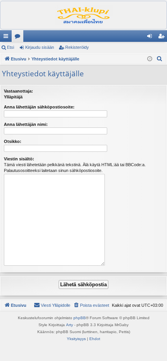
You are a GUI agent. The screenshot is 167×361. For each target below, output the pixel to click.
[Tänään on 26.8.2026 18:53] (149, 59)
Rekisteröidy (77, 47)
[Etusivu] (83, 15)
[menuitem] (159, 59)
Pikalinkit (7, 37)
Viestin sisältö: (19, 158)
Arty (69, 325)
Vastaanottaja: (18, 91)
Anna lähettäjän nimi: (26, 124)
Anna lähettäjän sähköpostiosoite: (39, 107)
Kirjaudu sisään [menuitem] (151, 37)
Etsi (10, 47)
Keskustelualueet (19, 37)
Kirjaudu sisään (39, 47)
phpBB (79, 318)
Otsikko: (12, 141)
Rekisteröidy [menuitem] (163, 37)
